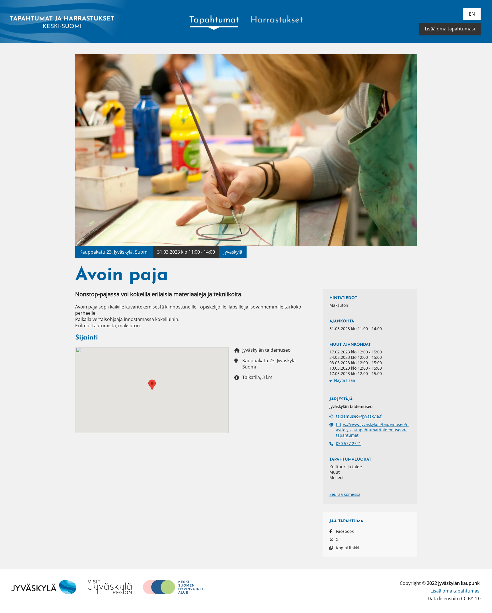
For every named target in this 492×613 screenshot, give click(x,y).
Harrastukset (276, 20)
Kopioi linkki (347, 547)
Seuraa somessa (344, 494)
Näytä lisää (344, 380)
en (472, 14)
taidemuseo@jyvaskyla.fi (359, 416)
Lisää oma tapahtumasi (450, 29)
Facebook (345, 531)
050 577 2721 (348, 443)
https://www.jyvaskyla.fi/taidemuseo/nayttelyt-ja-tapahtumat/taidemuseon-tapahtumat (372, 430)
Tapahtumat (214, 20)
